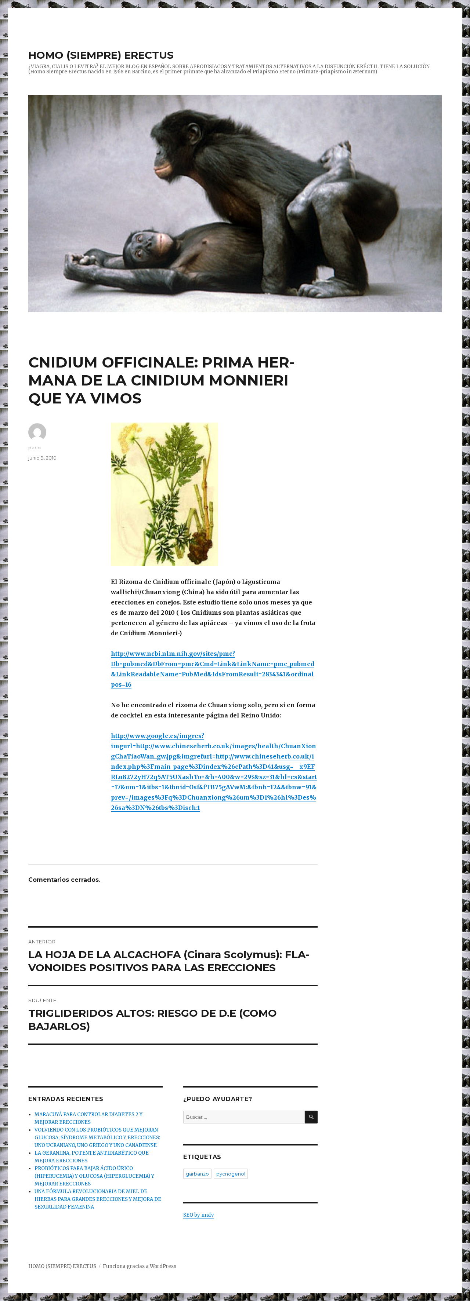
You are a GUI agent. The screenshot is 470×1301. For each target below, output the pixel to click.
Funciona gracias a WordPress (139, 1266)
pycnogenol (230, 1174)
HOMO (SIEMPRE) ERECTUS (101, 55)
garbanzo (197, 1174)
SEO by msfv (198, 1215)
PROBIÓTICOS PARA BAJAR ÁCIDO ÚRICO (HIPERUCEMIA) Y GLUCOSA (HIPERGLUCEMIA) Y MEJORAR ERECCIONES (94, 1176)
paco (34, 447)
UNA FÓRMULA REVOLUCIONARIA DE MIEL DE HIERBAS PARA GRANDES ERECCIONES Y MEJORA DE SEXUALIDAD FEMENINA (98, 1199)
